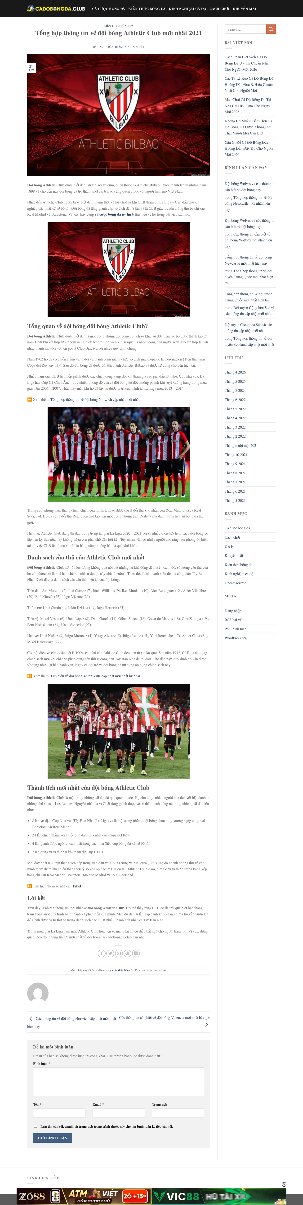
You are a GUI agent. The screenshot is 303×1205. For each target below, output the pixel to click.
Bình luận (41, 1063)
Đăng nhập (233, 610)
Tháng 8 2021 (235, 472)
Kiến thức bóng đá (146, 8)
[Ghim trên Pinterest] (127, 953)
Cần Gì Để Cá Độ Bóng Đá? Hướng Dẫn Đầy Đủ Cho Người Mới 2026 (249, 148)
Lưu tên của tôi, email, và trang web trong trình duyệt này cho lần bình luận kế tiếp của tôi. (106, 1126)
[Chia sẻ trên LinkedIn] (136, 953)
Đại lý (229, 546)
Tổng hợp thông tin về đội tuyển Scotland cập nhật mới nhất (249, 341)
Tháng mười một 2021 (241, 445)
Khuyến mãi (244, 8)
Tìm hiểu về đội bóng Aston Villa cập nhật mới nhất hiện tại (95, 675)
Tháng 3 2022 (235, 427)
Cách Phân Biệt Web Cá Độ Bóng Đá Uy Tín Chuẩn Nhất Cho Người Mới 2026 (247, 62)
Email (98, 1104)
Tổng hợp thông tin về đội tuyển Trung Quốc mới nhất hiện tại (249, 276)
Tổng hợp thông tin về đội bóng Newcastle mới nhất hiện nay (248, 203)
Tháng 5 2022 (235, 408)
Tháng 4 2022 (235, 417)
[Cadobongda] (56, 8)
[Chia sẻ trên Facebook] (102, 953)
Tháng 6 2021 (235, 491)
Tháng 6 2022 (235, 399)
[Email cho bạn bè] (119, 953)
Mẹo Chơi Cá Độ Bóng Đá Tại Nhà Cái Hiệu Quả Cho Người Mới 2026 (248, 105)
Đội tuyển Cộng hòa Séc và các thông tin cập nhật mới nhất (250, 310)
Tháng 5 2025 (235, 381)
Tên (37, 1104)
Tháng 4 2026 (235, 371)
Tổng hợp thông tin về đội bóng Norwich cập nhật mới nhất (94, 399)
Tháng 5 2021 (235, 500)
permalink (160, 970)
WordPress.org (236, 637)
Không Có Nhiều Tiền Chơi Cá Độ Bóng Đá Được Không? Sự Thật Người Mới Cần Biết (248, 126)
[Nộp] (271, 29)
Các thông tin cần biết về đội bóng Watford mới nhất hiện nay (248, 240)
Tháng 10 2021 (236, 454)
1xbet (76, 886)
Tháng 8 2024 (235, 390)
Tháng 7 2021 (235, 481)
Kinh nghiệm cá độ (187, 8)
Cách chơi (219, 8)
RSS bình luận (235, 628)
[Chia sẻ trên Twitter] (110, 953)
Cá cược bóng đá (108, 8)
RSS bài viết (234, 619)
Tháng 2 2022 (235, 436)
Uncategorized (235, 582)
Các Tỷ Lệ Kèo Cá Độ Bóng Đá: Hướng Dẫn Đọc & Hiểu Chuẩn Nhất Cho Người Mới (249, 84)
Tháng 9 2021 (235, 463)
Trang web (159, 1104)
